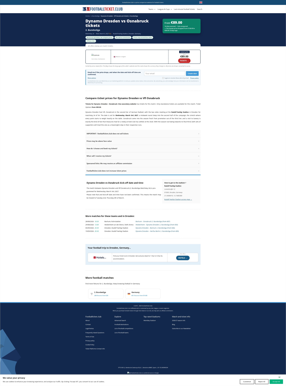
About (87, 320)
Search (199, 9)
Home (87, 16)
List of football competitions (124, 328)
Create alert (192, 73)
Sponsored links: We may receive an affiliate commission (109, 163)
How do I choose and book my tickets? (102, 148)
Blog (173, 324)
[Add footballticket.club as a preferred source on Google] (143, 373)
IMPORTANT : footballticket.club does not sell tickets (107, 133)
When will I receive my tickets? (99, 156)
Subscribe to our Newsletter (181, 328)
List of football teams (121, 333)
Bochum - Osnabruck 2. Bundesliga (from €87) (153, 221)
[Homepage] (146, 6)
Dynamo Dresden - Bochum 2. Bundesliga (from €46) (155, 228)
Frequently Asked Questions (94, 333)
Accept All (276, 382)
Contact (88, 324)
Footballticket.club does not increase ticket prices (106, 171)
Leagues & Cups (164, 9)
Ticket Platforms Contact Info (95, 349)
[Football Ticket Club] (103, 8)
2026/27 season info (178, 320)
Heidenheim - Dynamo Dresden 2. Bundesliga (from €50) (157, 225)
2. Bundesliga (95, 16)
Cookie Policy (89, 345)
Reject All (261, 382)
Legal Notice (89, 328)
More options (92, 78)
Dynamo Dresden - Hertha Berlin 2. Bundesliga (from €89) (157, 231)
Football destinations (122, 324)
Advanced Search (120, 320)
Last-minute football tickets (184, 9)
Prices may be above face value (99, 141)
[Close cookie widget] (281, 377)
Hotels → (182, 258)
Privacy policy (194, 78)
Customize (247, 382)
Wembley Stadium (150, 320)
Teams (150, 9)
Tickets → (184, 60)
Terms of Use (89, 337)
